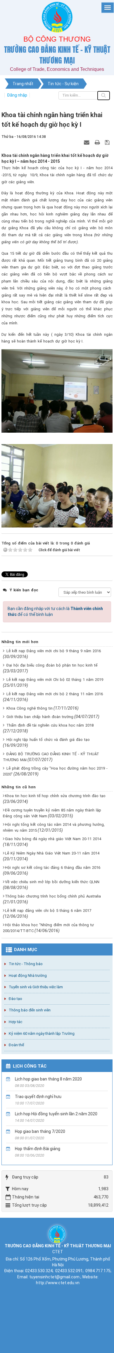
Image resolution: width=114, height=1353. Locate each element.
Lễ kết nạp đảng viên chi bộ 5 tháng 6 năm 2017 (48, 910)
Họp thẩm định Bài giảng (37, 1148)
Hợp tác (15, 1022)
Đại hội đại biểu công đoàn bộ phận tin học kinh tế (51, 665)
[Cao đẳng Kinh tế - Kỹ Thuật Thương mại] (57, 1233)
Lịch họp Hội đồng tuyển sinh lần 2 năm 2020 (56, 1113)
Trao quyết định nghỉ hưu (38, 1096)
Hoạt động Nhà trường (28, 975)
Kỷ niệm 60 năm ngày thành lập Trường (42, 1033)
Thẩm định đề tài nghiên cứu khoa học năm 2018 (50, 725)
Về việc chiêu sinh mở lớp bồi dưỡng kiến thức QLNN (52, 882)
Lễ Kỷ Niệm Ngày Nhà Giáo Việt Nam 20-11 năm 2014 (52, 853)
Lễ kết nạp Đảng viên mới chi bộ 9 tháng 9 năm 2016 (53, 651)
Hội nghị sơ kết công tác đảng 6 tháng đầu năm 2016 (52, 867)
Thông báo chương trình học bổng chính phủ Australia (53, 896)
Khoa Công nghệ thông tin (29, 708)
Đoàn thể (16, 1045)
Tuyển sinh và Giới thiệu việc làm (36, 987)
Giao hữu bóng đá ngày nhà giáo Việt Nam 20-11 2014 (53, 839)
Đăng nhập (17, 95)
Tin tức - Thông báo (26, 964)
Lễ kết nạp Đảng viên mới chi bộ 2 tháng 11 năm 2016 (54, 694)
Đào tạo (15, 998)
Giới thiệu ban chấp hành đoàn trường (39, 717)
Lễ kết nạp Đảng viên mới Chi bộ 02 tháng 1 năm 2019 (54, 679)
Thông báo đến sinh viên (30, 1010)
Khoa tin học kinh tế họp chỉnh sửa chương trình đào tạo (55, 796)
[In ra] (98, 142)
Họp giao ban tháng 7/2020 (40, 1131)
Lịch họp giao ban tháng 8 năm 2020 (48, 1079)
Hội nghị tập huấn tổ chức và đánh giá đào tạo (48, 739)
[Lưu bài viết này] (108, 142)
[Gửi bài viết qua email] (87, 142)
